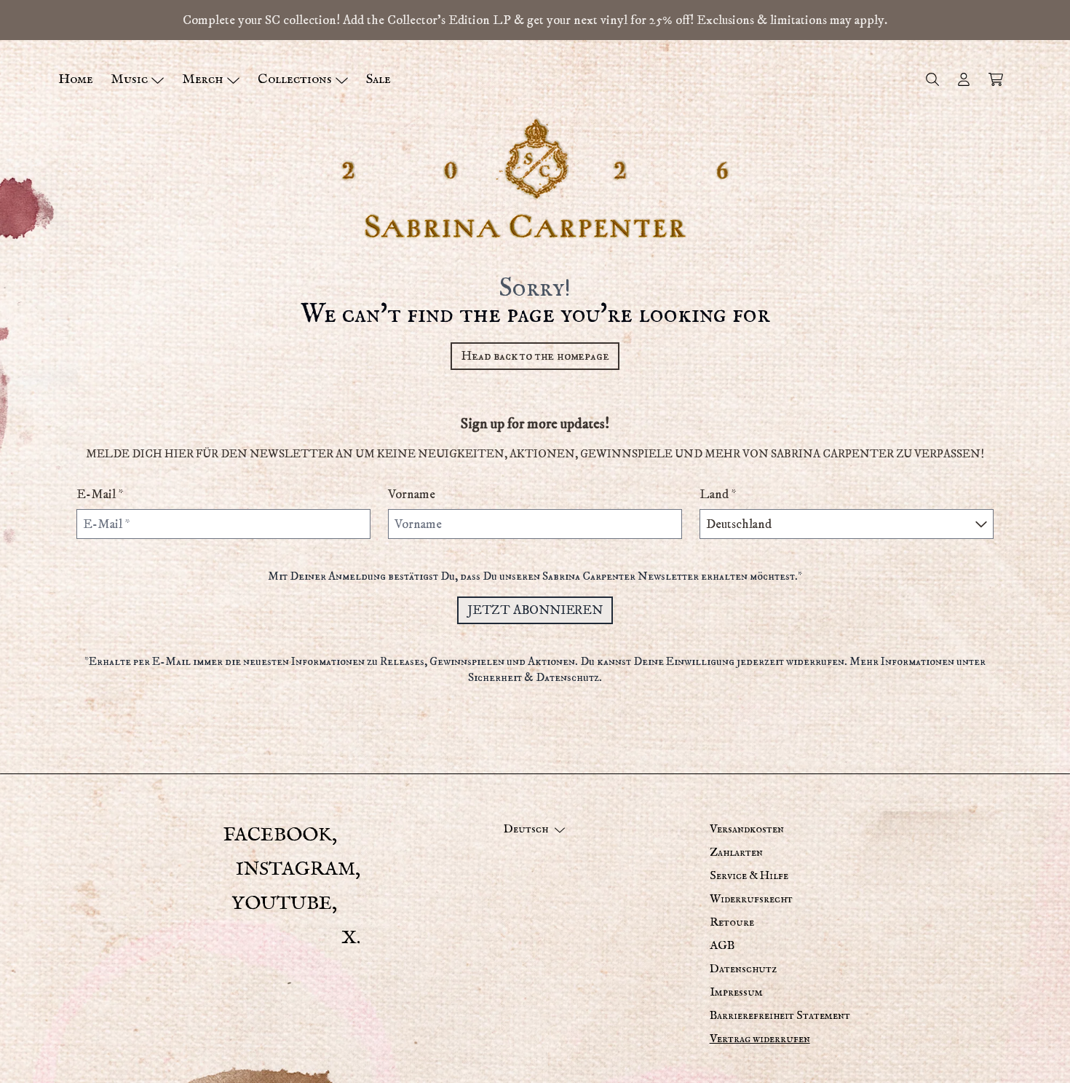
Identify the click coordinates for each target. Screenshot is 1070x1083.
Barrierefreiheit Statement (780, 1016)
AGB (722, 946)
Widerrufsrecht (751, 899)
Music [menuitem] (129, 79)
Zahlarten (736, 853)
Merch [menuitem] (202, 79)
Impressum (736, 992)
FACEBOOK (277, 835)
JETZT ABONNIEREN (535, 610)
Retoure (732, 922)
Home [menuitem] (75, 79)
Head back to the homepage (535, 355)
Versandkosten (747, 829)
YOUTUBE (281, 903)
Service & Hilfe (749, 876)
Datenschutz (743, 969)
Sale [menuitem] (378, 79)
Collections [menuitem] (295, 79)
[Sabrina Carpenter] (535, 178)
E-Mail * (100, 494)
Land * (718, 494)
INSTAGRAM (295, 869)
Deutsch (526, 829)
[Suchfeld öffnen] (931, 79)
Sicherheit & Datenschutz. (535, 677)
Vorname (411, 494)
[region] (535, 20)
